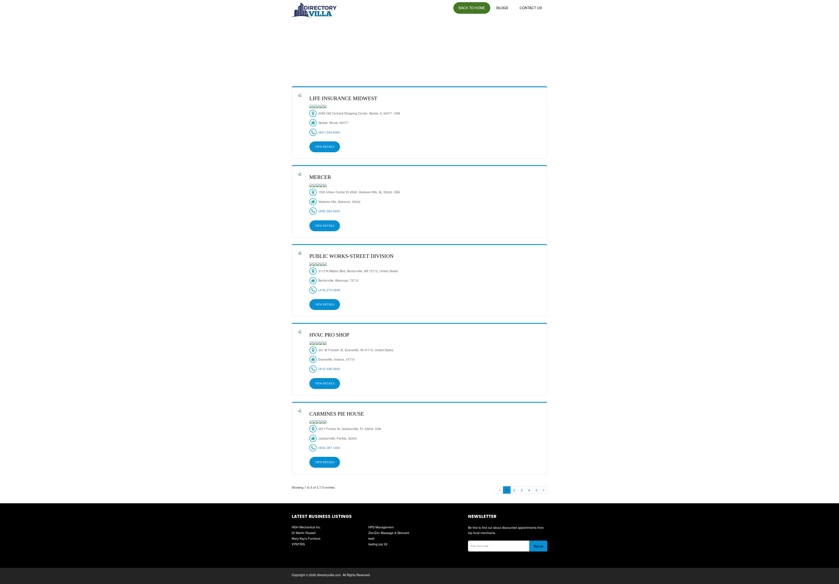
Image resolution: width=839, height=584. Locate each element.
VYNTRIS (298, 544)
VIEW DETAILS (324, 146)
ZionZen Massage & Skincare (388, 533)
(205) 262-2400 (329, 211)
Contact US (531, 7)
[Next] (543, 490)
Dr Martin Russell (303, 533)
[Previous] (499, 490)
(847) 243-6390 (329, 132)
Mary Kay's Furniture (306, 538)
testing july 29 (377, 544)
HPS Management (381, 527)
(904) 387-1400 (329, 447)
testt (371, 538)
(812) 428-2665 (329, 368)
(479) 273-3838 (329, 290)
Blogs (502, 7)
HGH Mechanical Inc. (306, 527)
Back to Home (472, 7)
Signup (538, 546)
